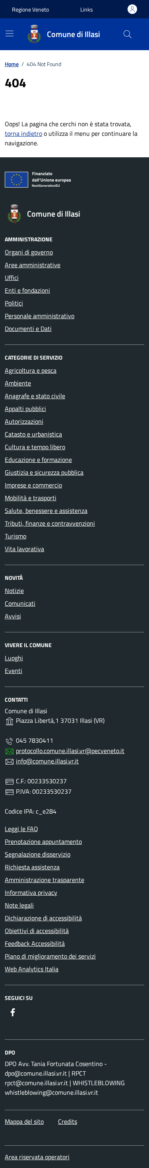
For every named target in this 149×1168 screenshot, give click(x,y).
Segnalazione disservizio (37, 854)
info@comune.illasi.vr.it (47, 761)
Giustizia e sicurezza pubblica (44, 472)
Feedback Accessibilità (35, 943)
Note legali (19, 905)
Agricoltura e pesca (30, 370)
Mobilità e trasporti (30, 498)
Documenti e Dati (28, 328)
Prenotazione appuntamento (43, 841)
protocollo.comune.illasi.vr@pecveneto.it (70, 750)
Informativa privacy (31, 892)
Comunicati (20, 603)
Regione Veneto (30, 9)
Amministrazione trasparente (44, 879)
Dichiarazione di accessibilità (43, 918)
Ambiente (18, 383)
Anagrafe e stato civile (35, 396)
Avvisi (13, 616)
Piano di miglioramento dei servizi (50, 956)
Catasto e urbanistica (33, 434)
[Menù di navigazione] (9, 33)
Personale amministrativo (39, 316)
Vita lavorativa (24, 549)
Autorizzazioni (24, 421)
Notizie (14, 590)
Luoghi (14, 658)
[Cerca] (127, 34)
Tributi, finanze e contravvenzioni (50, 523)
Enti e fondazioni (27, 290)
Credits (67, 1121)
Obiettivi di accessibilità (37, 930)
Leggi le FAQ (21, 828)
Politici (14, 303)
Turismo (15, 536)
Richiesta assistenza (32, 867)
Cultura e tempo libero (35, 447)
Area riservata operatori (37, 1157)
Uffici (12, 277)
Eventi (13, 670)
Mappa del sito (24, 1121)
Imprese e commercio (33, 485)
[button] (86, 9)
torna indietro (23, 133)
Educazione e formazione (38, 459)
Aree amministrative (32, 265)
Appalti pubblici (25, 408)
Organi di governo (29, 252)
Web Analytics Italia (31, 969)
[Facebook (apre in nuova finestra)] (13, 1012)
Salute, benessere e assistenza (46, 510)
